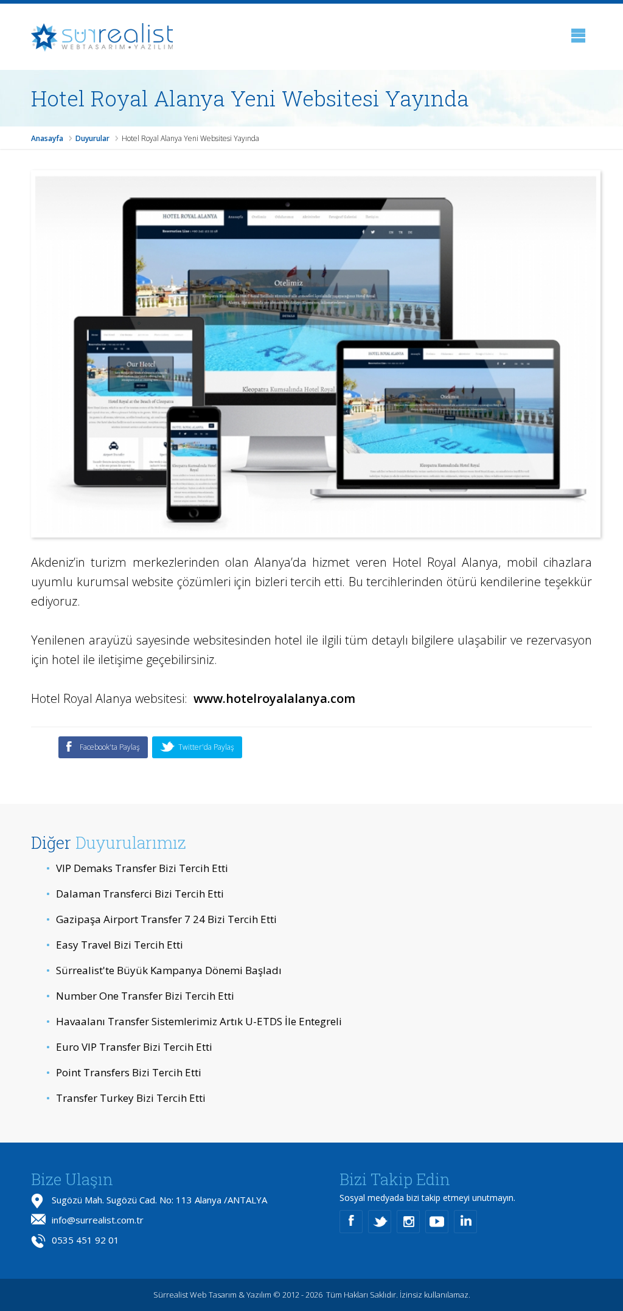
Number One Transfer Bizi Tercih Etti (140, 996)
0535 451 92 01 (85, 1240)
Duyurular (92, 138)
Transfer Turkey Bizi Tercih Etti (126, 1098)
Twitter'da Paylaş (206, 747)
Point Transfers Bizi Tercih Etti (123, 1072)
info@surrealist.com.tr (98, 1220)
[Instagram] (408, 1221)
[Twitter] (379, 1221)
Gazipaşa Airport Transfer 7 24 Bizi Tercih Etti (161, 919)
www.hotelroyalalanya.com (274, 698)
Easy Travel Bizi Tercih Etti (114, 945)
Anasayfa (47, 138)
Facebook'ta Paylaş (110, 747)
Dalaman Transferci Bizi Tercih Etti (135, 894)
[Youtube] (436, 1221)
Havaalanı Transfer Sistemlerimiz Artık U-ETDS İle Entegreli (194, 1021)
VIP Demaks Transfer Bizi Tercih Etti (137, 868)
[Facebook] (351, 1221)
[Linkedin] (465, 1221)
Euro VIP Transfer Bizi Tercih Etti (129, 1047)
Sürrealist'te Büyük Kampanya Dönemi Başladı (164, 970)
